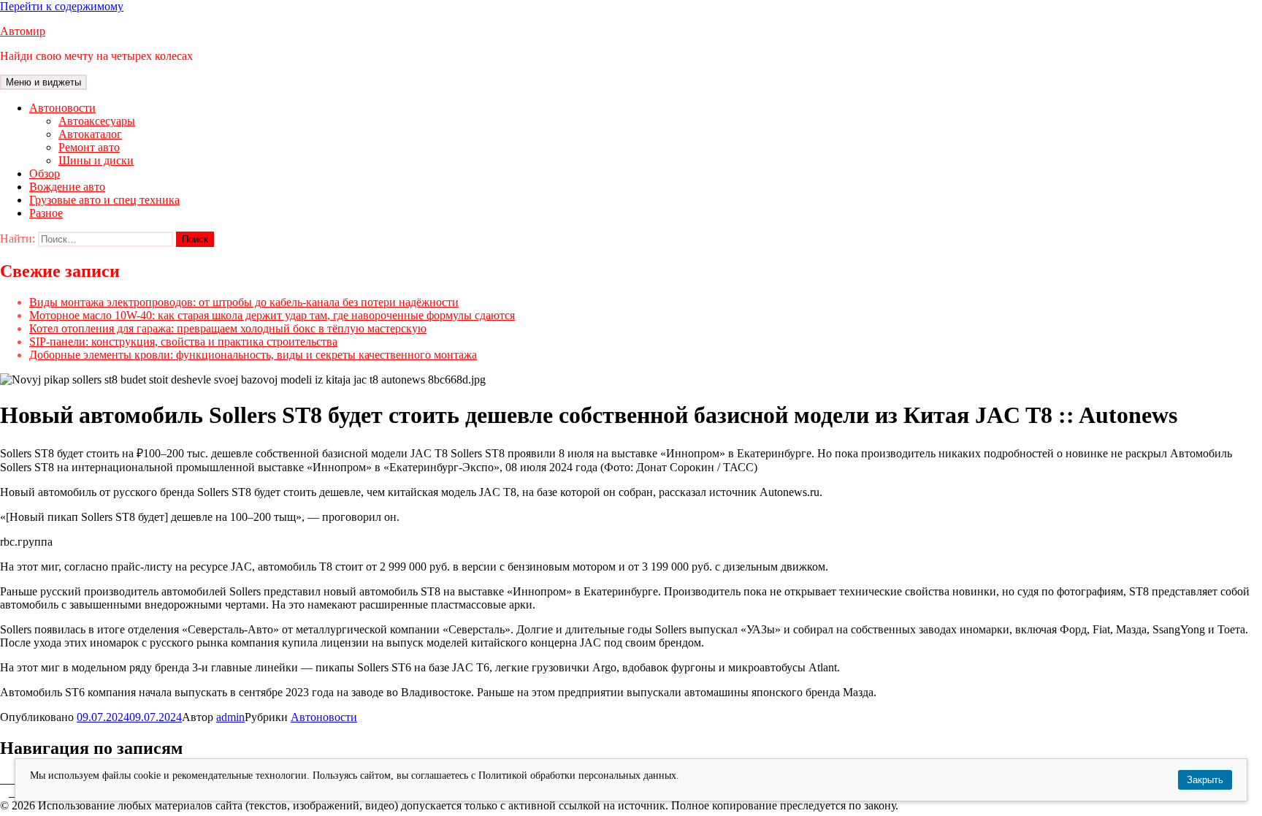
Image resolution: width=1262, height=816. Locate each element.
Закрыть (1205, 779)
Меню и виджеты (43, 82)
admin (230, 717)
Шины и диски (96, 160)
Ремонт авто (89, 147)
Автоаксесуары (96, 121)
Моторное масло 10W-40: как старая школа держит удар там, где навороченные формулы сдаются (272, 315)
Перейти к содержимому (61, 6)
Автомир (22, 31)
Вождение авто (67, 186)
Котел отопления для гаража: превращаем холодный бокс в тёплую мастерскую (228, 328)
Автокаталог (90, 134)
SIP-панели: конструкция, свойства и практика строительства (183, 341)
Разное (46, 213)
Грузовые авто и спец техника (104, 200)
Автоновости (62, 108)
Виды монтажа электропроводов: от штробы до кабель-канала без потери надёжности (244, 302)
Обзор (44, 173)
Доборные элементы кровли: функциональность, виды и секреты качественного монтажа (253, 354)
